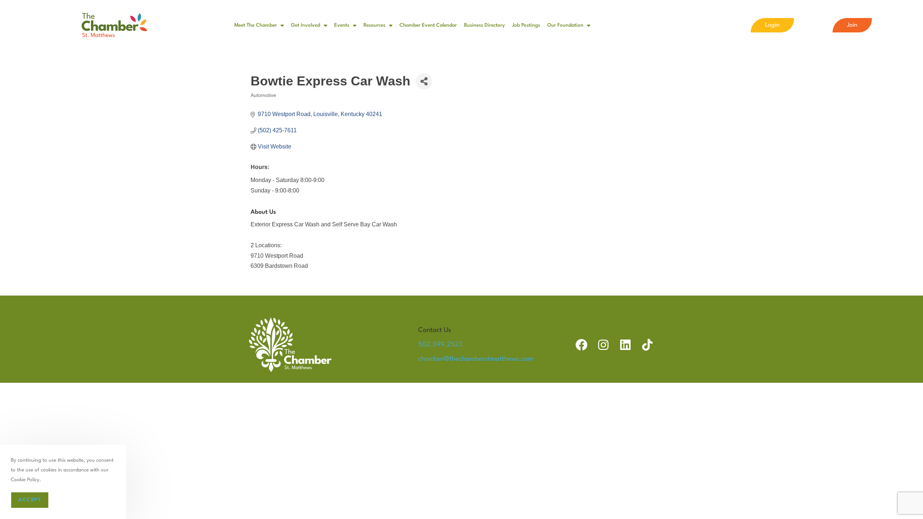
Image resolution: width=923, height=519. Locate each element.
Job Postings (526, 25)
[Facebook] (581, 345)
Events (341, 25)
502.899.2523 (440, 344)
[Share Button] (424, 81)
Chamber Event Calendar (428, 25)
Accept (29, 499)
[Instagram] (603, 345)
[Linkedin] (625, 345)
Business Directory (484, 25)
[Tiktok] (647, 345)
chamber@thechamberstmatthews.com (475, 359)
